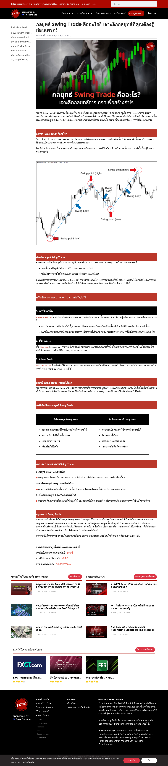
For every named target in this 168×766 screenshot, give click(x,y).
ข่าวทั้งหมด (75, 576)
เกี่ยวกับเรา (72, 703)
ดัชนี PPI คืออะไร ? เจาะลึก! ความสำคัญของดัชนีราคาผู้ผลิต (134, 585)
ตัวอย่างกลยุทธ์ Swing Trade (21, 37)
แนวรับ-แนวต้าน (43, 317)
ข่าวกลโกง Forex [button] (84, 13)
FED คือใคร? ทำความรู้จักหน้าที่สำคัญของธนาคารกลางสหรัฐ (132, 607)
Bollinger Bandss (43, 365)
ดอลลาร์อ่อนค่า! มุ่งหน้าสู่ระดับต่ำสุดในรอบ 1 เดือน (59, 628)
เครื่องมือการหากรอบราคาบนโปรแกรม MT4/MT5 (21, 42)
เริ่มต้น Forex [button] (67, 13)
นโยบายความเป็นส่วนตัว (22, 762)
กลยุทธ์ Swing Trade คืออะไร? (21, 33)
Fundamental (42, 723)
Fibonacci (44, 346)
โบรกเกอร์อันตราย (44, 707)
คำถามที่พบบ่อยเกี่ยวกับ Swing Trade (20, 55)
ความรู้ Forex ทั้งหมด (145, 576)
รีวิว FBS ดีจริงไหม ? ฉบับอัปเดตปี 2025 (99, 679)
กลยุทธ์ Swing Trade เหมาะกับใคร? (21, 46)
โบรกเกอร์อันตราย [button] (103, 13)
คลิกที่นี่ (65, 558)
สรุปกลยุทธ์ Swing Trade (19, 59)
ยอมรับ (131, 760)
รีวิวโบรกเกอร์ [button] (119, 13)
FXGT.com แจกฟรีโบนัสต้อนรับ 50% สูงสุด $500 (26, 679)
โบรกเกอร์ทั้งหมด (145, 649)
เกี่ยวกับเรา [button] (151, 13)
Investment (41, 737)
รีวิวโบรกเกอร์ (42, 711)
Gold (39, 730)
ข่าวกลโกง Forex (44, 703)
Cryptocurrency (43, 734)
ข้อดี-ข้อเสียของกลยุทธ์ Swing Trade (21, 50)
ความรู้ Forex (135, 13)
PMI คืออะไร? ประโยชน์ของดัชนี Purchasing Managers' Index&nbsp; (133, 628)
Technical (40, 727)
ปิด (149, 760)
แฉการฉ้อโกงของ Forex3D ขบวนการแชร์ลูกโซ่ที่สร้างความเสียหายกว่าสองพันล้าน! (58, 585)
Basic (39, 720)
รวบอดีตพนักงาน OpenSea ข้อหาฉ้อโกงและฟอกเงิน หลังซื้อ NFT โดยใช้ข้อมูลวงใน (58, 607)
